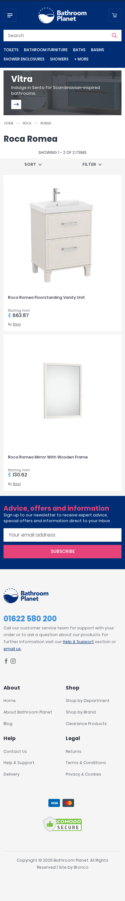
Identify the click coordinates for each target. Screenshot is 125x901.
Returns (73, 751)
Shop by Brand (81, 712)
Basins (97, 49)
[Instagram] (13, 662)
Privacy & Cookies (83, 774)
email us (12, 648)
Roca (27, 123)
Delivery (12, 774)
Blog (8, 723)
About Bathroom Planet (28, 712)
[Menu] (10, 15)
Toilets (11, 49)
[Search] (114, 35)
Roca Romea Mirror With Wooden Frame (48, 457)
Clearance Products (86, 723)
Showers (59, 59)
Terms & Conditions (86, 762)
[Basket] (115, 15)
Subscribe (63, 551)
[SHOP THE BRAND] (16, 104)
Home (8, 123)
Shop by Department (88, 700)
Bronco (81, 867)
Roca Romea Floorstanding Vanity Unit (46, 297)
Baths (79, 49)
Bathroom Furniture (46, 49)
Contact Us (15, 751)
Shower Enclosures (24, 59)
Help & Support (78, 641)
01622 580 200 (30, 618)
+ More (81, 59)
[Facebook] (6, 662)
